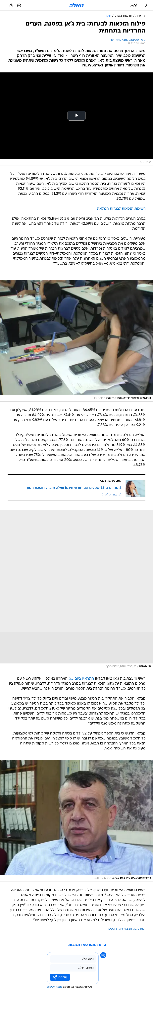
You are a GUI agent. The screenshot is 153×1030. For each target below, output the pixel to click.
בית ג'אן (123, 929)
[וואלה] (76, 5)
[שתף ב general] (11, 5)
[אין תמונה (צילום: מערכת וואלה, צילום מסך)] (76, 590)
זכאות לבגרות (137, 929)
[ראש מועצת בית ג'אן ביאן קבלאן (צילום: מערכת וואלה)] (76, 821)
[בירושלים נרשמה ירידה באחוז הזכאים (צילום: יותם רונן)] (76, 341)
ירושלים (112, 929)
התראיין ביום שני (81, 679)
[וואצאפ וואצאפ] (19, 5)
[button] (133, 5)
